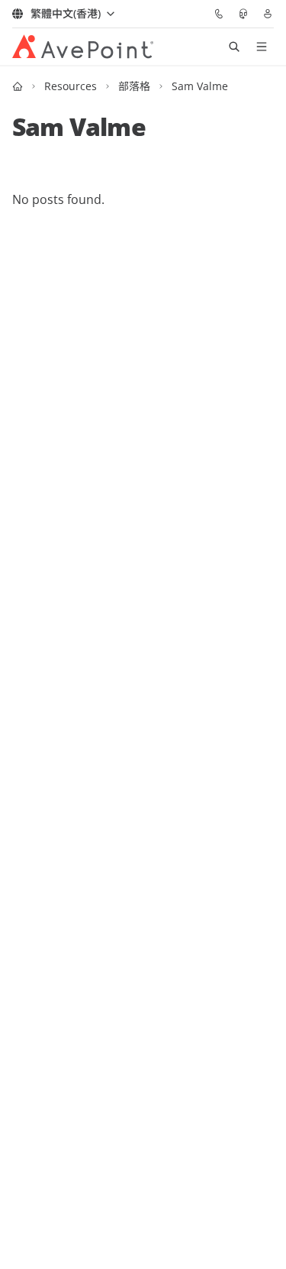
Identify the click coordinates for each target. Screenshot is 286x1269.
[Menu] (261, 46)
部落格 (134, 86)
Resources (70, 86)
